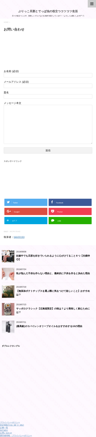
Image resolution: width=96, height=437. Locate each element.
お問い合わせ (6, 433)
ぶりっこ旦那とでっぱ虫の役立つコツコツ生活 (48, 11)
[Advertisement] (48, 51)
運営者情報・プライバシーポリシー (16, 436)
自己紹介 (4, 430)
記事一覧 (4, 428)
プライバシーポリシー (10, 422)
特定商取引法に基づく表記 (12, 425)
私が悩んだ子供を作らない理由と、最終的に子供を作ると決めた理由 (53, 273)
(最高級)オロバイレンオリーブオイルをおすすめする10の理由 (49, 326)
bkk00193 (19, 237)
